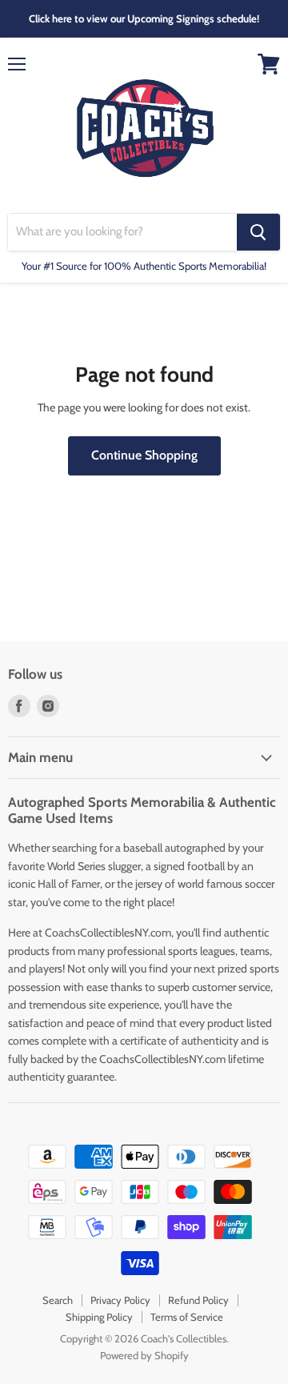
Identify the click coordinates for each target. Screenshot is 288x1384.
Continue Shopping (144, 455)
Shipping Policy (99, 1316)
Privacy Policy (120, 1300)
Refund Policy (198, 1300)
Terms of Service (186, 1316)
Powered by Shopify (144, 1355)
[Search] (258, 232)
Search (57, 1300)
